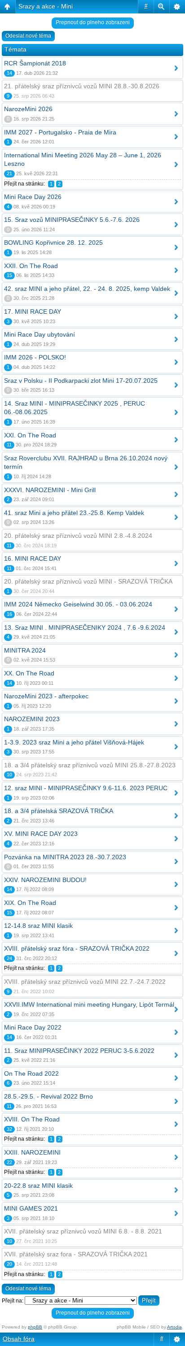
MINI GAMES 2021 (31, 1208)
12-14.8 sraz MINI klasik (38, 925)
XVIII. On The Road (32, 1119)
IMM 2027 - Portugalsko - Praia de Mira (60, 132)
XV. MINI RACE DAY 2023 (41, 833)
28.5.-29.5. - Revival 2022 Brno (48, 1096)
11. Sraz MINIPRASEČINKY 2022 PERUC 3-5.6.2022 (79, 1050)
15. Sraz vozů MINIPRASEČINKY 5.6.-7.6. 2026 (72, 219)
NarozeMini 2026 (28, 109)
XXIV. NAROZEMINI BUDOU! (45, 879)
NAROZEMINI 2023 (32, 719)
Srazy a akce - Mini (45, 6)
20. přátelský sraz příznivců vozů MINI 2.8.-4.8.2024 (78, 535)
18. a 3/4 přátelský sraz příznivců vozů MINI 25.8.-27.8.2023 (90, 765)
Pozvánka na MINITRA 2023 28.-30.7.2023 (65, 857)
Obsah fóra (19, 1338)
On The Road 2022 (31, 1073)
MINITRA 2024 (25, 650)
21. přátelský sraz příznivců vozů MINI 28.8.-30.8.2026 (81, 86)
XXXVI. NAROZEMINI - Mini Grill (50, 489)
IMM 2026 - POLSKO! (35, 357)
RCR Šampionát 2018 (35, 63)
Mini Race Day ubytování (39, 334)
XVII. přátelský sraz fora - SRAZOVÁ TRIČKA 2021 (76, 1254)
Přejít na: (12, 1301)
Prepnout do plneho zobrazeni (93, 22)
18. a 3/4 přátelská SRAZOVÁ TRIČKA (58, 810)
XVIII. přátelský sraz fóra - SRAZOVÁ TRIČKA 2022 (77, 948)
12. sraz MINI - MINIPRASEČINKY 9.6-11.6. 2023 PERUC (85, 788)
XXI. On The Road (30, 435)
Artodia (174, 1326)
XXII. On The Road (31, 265)
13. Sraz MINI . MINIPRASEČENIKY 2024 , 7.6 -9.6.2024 (84, 627)
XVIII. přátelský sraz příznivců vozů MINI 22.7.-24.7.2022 (85, 981)
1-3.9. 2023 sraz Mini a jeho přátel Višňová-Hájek (74, 742)
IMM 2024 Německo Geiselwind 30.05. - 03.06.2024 (78, 604)
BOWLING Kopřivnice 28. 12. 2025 (53, 242)
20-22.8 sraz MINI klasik (38, 1185)
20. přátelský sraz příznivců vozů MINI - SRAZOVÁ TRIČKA (88, 581)
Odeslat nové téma (28, 36)
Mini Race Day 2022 (33, 1027)
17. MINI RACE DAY (32, 311)
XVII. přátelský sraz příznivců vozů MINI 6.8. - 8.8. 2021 (83, 1231)
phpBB (35, 1326)
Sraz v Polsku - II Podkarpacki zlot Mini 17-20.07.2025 (81, 380)
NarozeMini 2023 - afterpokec (46, 696)
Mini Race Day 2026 (33, 196)
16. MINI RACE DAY (32, 558)
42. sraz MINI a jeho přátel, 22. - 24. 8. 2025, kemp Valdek (87, 288)
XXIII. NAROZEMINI (32, 1152)
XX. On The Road (29, 673)
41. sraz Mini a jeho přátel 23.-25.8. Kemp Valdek (74, 512)
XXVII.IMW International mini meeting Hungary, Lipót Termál (89, 1004)
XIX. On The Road (30, 902)
